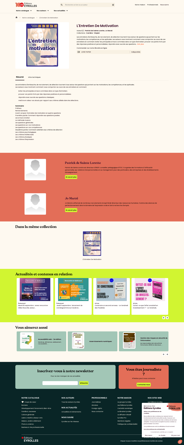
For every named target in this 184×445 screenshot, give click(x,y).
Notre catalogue (22, 11)
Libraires (95, 405)
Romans (24, 405)
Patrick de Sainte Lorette (94, 31)
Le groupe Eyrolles (124, 402)
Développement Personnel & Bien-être (36, 408)
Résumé (20, 77)
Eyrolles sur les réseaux (70, 421)
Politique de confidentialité (127, 424)
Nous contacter (97, 411)
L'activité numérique (125, 408)
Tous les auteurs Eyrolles (71, 402)
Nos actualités (59, 11)
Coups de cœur (28, 402)
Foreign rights (97, 408)
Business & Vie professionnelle (32, 427)
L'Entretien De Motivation (48, 18)
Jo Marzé (108, 31)
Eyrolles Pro (121, 418)
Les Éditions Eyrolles (124, 405)
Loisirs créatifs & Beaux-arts (31, 418)
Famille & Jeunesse (28, 411)
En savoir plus (71, 177)
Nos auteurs (41, 11)
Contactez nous (143, 385)
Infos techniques (34, 77)
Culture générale (27, 415)
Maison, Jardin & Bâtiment (31, 421)
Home (16, 17)
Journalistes (96, 402)
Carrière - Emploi (93, 33)
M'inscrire (84, 383)
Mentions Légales (123, 421)
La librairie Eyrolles (124, 411)
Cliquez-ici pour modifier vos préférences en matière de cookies (141, 441)
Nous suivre (164, 5)
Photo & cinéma (27, 424)
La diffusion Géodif (124, 415)
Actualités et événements (71, 412)
